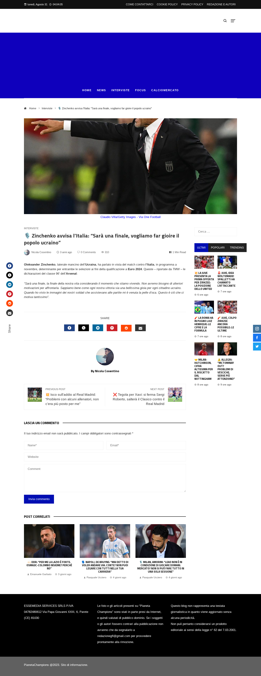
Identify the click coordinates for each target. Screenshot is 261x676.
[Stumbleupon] (9, 303)
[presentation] (27, 552)
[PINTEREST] (112, 327)
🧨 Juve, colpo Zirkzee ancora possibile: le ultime (227, 324)
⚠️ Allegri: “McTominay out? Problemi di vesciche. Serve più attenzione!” (226, 369)
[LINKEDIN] (98, 327)
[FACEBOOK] (69, 327)
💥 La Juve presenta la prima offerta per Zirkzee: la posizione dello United (204, 281)
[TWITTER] (83, 327)
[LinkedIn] (9, 284)
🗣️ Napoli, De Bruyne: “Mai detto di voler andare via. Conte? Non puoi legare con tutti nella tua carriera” (105, 567)
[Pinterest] (9, 294)
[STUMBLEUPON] (126, 328)
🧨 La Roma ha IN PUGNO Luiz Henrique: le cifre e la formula (203, 324)
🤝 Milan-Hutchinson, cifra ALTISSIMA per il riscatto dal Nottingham (203, 369)
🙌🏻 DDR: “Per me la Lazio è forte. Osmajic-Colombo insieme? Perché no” (49, 565)
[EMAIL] (140, 327)
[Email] (9, 312)
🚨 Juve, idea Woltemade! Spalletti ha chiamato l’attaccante (226, 279)
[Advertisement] (130, 57)
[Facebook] (9, 265)
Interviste (31, 228)
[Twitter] (9, 275)
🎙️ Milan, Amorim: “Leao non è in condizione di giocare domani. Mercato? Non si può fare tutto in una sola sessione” (160, 567)
